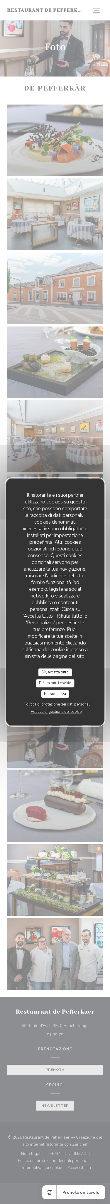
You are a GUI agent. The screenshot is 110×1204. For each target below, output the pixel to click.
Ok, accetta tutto (55, 672)
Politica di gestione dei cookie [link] (56, 711)
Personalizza (55, 693)
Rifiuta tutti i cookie (55, 683)
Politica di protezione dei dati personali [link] (57, 704)
